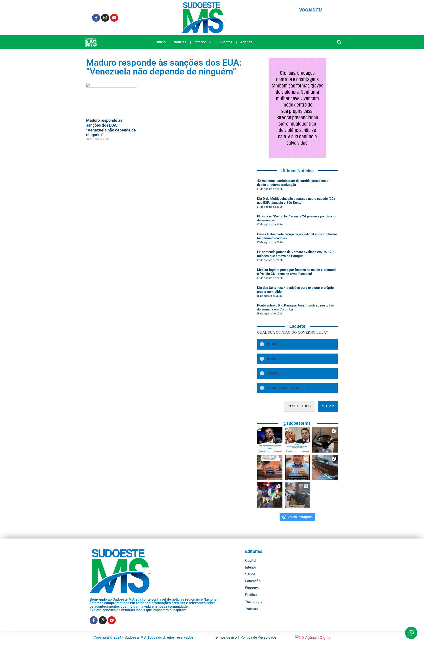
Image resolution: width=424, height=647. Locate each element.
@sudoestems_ (297, 423)
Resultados (299, 406)
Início (161, 42)
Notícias (180, 42)
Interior (200, 42)
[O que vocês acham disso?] (297, 467)
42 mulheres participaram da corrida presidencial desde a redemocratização (293, 183)
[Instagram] (105, 18)
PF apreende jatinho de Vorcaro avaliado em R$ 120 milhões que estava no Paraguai (295, 254)
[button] (339, 42)
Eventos (226, 42)
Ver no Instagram (300, 517)
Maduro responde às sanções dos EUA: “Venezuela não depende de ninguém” (111, 127)
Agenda (246, 42)
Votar (328, 406)
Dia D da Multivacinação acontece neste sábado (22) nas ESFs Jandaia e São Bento (296, 201)
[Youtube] (114, 18)
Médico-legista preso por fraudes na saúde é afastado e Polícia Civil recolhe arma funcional (296, 272)
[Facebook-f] (96, 18)
